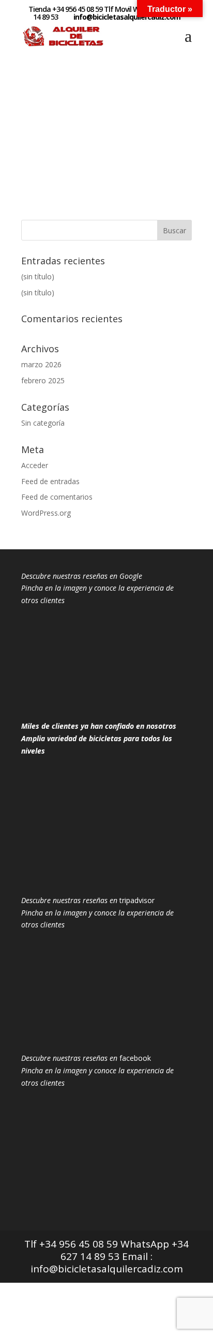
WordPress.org (46, 513)
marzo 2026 (41, 364)
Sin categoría (43, 423)
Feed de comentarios (57, 497)
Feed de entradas (50, 481)
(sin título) (37, 276)
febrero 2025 (43, 380)
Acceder (34, 465)
